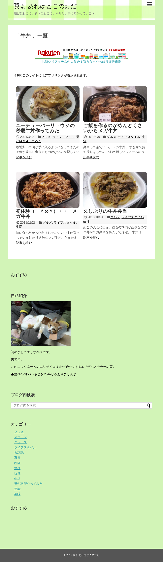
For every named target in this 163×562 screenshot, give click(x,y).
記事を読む (24, 157)
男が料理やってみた (28, 483)
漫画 (17, 468)
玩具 (17, 473)
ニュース (20, 442)
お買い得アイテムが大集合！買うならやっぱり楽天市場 (81, 61)
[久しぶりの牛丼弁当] (115, 190)
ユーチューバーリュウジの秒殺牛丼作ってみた (45, 128)
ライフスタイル (63, 137)
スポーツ (20, 437)
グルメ (46, 137)
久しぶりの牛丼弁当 (105, 211)
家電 (17, 457)
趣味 (17, 494)
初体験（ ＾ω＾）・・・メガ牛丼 (46, 213)
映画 (17, 463)
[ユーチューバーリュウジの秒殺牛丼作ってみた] (48, 104)
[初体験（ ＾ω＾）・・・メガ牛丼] (48, 190)
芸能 (17, 489)
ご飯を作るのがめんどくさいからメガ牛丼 (113, 128)
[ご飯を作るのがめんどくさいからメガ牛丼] (115, 104)
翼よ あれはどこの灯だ (45, 6)
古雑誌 (19, 452)
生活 (19, 226)
